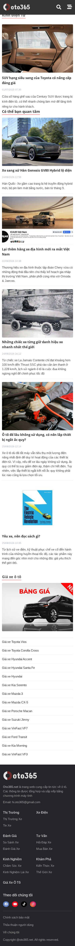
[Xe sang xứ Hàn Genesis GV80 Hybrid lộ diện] (37, 142)
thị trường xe (12, 819)
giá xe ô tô (12, 882)
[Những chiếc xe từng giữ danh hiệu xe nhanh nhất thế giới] (37, 313)
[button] (61, 7)
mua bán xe (44, 848)
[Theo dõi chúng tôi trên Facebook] (6, 904)
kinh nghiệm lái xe (16, 872)
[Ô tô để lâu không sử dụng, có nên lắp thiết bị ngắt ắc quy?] (37, 406)
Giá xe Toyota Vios (14, 641)
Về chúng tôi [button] (11, 932)
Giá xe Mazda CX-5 (15, 702)
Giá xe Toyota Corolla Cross (20, 650)
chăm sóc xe (12, 865)
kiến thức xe (45, 865)
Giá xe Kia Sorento (14, 685)
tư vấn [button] (41, 836)
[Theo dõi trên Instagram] (33, 904)
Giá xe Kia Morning (14, 745)
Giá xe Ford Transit (14, 737)
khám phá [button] (43, 859)
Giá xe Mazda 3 (12, 693)
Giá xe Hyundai (12, 676)
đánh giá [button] (10, 836)
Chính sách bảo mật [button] (16, 917)
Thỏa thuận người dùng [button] (18, 924)
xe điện (42, 812)
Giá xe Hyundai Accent (17, 659)
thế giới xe (44, 872)
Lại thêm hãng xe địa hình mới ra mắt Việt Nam (36, 251)
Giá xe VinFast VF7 (15, 728)
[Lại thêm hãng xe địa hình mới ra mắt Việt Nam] (37, 221)
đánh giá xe (11, 848)
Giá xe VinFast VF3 (15, 754)
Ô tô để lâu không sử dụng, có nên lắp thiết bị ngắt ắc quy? (36, 437)
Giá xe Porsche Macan (17, 711)
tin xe (7, 825)
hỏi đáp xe (43, 842)
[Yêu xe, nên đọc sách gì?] (37, 508)
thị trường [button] (11, 812)
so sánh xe (11, 842)
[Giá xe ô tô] (37, 607)
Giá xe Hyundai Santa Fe (18, 667)
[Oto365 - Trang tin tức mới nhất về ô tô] (19, 7)
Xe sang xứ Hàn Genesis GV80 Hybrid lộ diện (37, 170)
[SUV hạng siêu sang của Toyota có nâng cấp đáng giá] (37, 48)
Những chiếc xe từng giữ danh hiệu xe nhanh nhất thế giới (32, 344)
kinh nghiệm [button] (12, 859)
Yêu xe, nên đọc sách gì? (21, 536)
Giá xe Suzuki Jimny (15, 719)
